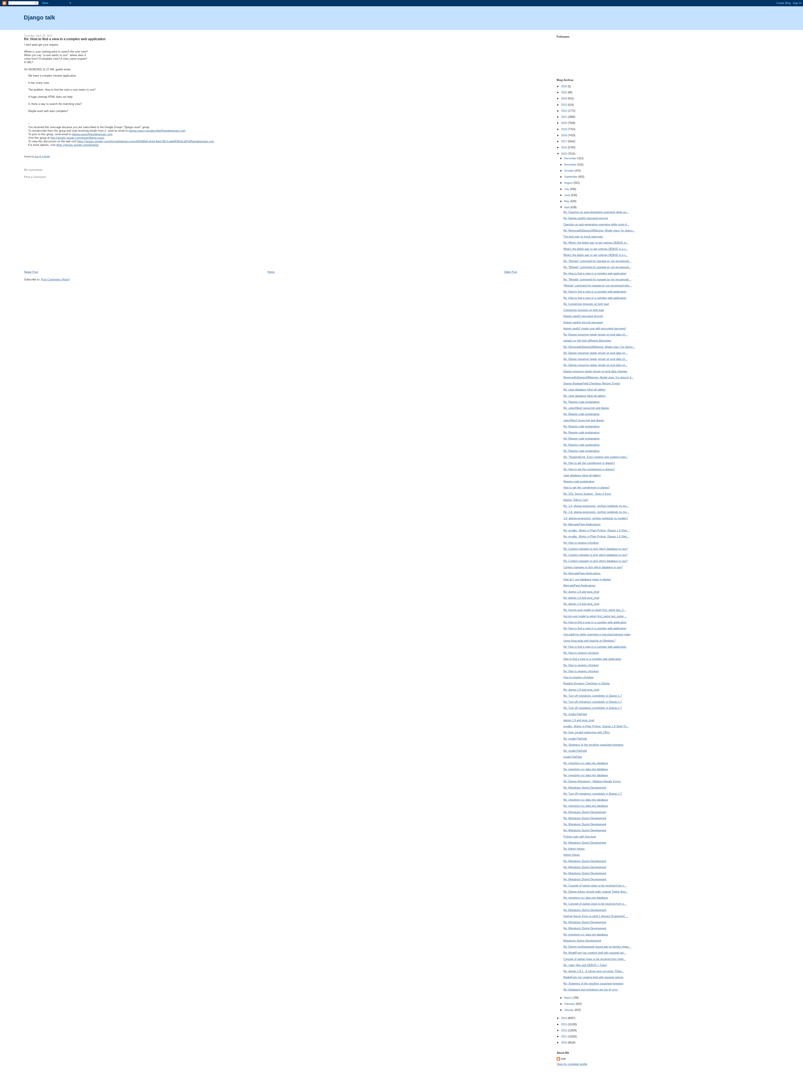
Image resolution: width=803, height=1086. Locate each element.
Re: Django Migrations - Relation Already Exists (592, 781)
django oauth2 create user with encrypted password (594, 328)
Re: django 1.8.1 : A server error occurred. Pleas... (593, 971)
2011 (564, 1036)
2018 (564, 135)
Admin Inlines (571, 854)
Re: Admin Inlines (574, 848)
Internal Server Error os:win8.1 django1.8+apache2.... (595, 916)
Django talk (39, 17)
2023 (564, 104)
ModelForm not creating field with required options (593, 977)
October (569, 170)
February (570, 1003)
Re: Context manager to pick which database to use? (595, 548)
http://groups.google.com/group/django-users (77, 137)
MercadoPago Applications (579, 585)
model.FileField (572, 756)
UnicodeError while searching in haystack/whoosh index (597, 634)
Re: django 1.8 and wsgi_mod (581, 591)
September (571, 176)
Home (271, 272)
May (567, 201)
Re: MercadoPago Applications (582, 524)
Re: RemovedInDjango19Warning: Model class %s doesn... (599, 230)
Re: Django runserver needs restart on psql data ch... (595, 334)
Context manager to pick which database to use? (593, 567)
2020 (564, 123)
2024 (564, 98)
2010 (564, 1042)
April (567, 207)
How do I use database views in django (587, 579)
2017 (564, 141)
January (569, 1009)
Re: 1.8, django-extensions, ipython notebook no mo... (596, 506)
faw (563, 1059)
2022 (564, 110)
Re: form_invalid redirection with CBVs (586, 732)
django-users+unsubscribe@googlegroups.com (157, 130)
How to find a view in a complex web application (592, 659)
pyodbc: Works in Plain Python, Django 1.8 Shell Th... (596, 726)
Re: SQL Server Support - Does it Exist (587, 493)
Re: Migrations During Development (584, 787)
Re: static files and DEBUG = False (585, 965)
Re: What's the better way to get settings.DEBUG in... (596, 242)
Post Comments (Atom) (55, 279)
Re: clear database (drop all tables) (584, 389)
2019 (564, 129)
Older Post (510, 272)
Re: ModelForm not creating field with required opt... (594, 952)
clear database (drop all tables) (582, 475)
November (570, 164)
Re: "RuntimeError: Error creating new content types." (595, 457)
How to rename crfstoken (578, 677)
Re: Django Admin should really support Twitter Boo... (595, 891)
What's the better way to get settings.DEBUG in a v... (595, 249)
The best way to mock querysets (583, 236)
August (569, 182)
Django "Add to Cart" (575, 499)
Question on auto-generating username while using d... (596, 224)
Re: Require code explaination (581, 402)
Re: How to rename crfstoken (581, 542)
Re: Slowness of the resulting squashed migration (593, 744)
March (568, 997)
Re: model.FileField (575, 714)
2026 (564, 86)
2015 (564, 153)
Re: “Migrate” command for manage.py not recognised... (597, 261)
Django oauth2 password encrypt (583, 316)
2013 (564, 1024)
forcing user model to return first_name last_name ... (595, 616)
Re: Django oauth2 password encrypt (585, 218)
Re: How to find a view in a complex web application (594, 273)
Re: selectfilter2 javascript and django (586, 408)
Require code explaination (579, 481)
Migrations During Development (582, 940)
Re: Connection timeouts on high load (586, 304)
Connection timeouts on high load (583, 310)
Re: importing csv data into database (585, 763)
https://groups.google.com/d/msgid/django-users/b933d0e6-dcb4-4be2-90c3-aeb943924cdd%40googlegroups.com (145, 141)
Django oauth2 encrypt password (583, 322)
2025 (564, 92)
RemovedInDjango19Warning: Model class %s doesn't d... (598, 377)
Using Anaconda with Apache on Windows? (589, 640)
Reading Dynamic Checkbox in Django (586, 683)
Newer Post (31, 272)
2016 (564, 147)
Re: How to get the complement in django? (589, 463)
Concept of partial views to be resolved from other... (594, 959)
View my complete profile (572, 1064)
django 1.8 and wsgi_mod (578, 720)
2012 (564, 1030)
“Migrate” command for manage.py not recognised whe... (597, 285)
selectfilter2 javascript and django (583, 420)
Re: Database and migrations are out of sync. (590, 989)
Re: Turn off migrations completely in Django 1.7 (592, 695)
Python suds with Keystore (579, 836)
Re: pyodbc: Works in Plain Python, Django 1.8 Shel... (596, 530)
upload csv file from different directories (587, 340)
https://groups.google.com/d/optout (77, 145)
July (567, 189)
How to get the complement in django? (586, 487)
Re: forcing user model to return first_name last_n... (594, 610)
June (567, 195)
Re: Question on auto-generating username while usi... (596, 212)
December (570, 158)
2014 (564, 1018)
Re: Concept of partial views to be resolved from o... (595, 885)
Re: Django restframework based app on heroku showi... (597, 946)
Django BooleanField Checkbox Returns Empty (591, 383)
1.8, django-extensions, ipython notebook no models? (595, 518)
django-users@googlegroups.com (92, 134)
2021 (564, 116)
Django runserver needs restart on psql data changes (595, 371)
